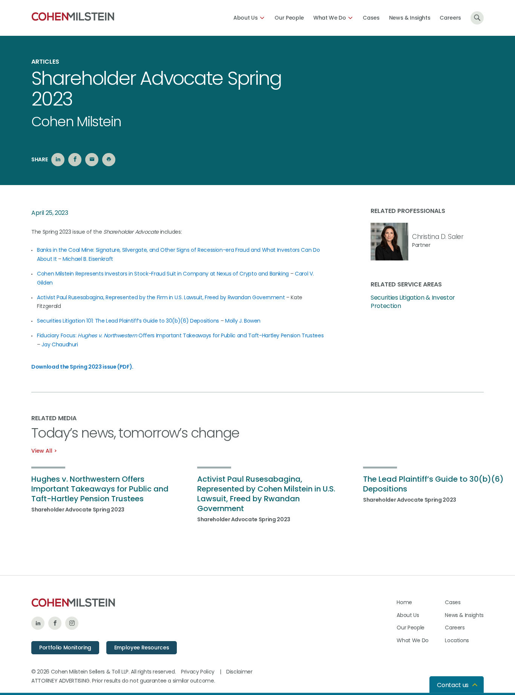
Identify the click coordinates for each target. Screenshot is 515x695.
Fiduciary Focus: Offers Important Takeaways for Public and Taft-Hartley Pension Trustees (180, 335)
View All (41, 451)
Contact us (453, 685)
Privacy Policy (198, 671)
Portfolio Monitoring (65, 647)
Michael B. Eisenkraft (88, 259)
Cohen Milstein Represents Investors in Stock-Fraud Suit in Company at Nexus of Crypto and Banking (163, 273)
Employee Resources (141, 647)
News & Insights (410, 17)
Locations (457, 640)
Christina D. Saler (437, 236)
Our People (289, 17)
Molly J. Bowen (243, 321)
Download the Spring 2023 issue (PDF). (82, 366)
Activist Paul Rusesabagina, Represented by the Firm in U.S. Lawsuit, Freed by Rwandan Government (161, 297)
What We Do (329, 17)
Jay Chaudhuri (59, 344)
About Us (245, 17)
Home (404, 602)
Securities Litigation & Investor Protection (413, 302)
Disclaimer (239, 671)
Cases (371, 17)
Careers (450, 17)
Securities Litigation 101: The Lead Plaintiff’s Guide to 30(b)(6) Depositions (128, 321)
